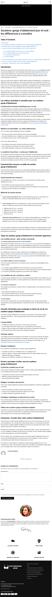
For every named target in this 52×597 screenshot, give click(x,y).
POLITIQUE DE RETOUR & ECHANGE (35, 570)
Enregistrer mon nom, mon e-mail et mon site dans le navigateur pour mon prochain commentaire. (23, 494)
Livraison (29, 578)
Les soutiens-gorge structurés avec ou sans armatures (19, 51)
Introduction (5, 42)
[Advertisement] (26, 17)
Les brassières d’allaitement (12, 54)
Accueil (2, 27)
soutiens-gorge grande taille (24, 255)
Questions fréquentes (32, 576)
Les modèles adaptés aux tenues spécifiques (16, 53)
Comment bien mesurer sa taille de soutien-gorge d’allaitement (19, 46)
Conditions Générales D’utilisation (35, 568)
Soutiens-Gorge (8, 27)
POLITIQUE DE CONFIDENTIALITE (34, 574)
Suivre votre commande (32, 563)
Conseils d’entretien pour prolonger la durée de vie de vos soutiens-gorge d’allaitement (26, 59)
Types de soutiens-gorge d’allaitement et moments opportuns (19, 48)
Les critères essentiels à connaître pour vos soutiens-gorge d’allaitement (22, 44)
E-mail (3, 489)
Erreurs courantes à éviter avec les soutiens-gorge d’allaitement (19, 61)
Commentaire (4, 471)
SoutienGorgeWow (13, 451)
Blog (28, 565)
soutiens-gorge (35, 70)
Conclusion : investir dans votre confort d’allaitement (16, 63)
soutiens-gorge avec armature (29, 243)
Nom (2, 483)
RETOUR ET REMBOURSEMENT (34, 572)
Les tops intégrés (9, 56)
